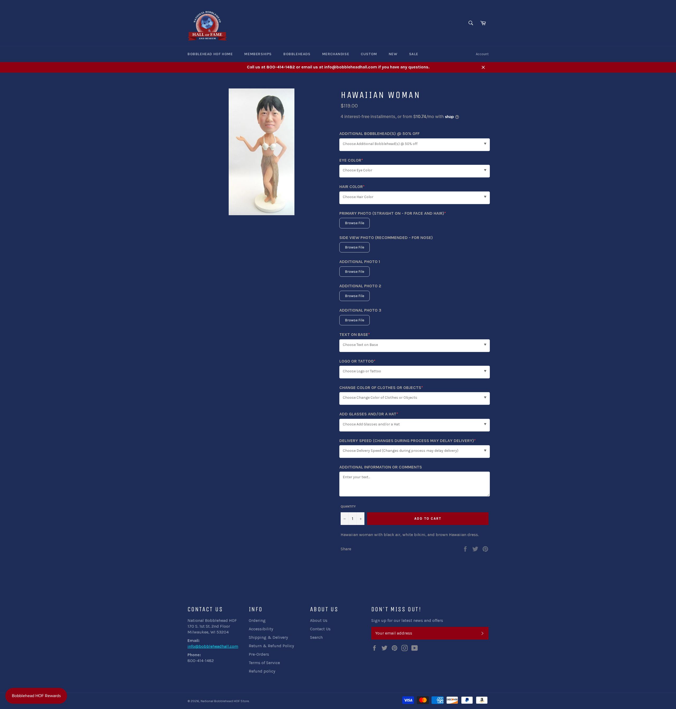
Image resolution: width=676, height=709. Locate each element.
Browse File (354, 223)
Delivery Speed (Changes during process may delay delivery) (407, 441)
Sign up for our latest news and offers (407, 620)
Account (482, 54)
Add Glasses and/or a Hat (368, 414)
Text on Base (354, 334)
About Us (318, 620)
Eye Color (351, 160)
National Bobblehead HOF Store (225, 701)
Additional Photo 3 (360, 310)
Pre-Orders (259, 654)
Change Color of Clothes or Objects (381, 388)
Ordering (257, 620)
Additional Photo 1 (359, 261)
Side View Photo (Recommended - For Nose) (386, 237)
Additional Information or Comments (380, 466)
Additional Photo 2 (360, 285)
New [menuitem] (393, 54)
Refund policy (262, 671)
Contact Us (320, 628)
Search (316, 637)
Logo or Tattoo (357, 361)
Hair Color (352, 187)
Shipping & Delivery (268, 637)
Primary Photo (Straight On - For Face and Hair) (392, 213)
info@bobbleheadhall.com (212, 646)
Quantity (348, 506)
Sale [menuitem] (413, 54)
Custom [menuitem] (369, 54)
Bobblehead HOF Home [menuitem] (210, 54)
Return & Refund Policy (271, 645)
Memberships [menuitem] (258, 54)
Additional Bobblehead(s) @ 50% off (379, 133)
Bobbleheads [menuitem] (297, 54)
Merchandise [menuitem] (335, 54)
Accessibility (261, 628)
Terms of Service (264, 662)
